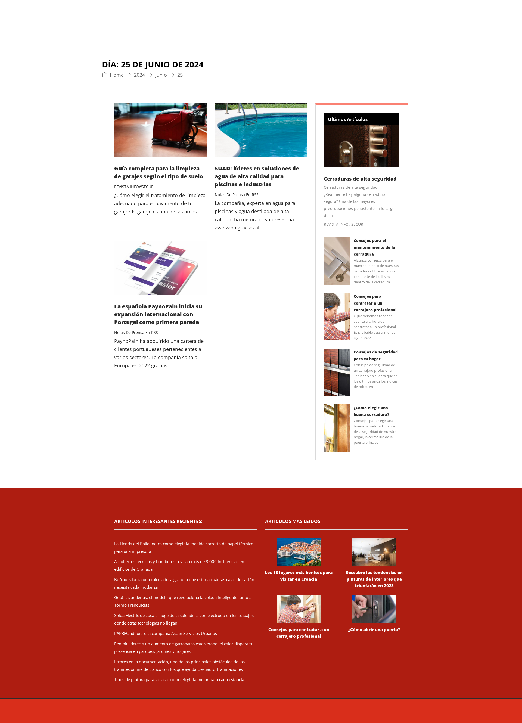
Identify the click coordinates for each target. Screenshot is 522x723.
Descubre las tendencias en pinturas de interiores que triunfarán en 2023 (374, 579)
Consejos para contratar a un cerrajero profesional (375, 303)
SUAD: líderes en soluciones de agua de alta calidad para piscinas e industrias (257, 176)
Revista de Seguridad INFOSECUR (216, 713)
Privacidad (330, 713)
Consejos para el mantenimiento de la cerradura (374, 247)
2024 (139, 75)
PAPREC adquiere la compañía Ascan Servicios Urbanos (165, 633)
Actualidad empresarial (254, 42)
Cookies (348, 713)
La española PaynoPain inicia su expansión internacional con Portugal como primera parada (158, 314)
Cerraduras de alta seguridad (360, 178)
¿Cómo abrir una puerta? (374, 629)
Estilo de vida (203, 42)
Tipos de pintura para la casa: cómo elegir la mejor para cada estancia (179, 679)
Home (116, 75)
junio (161, 75)
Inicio (113, 42)
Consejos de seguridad (153, 42)
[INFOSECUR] (156, 17)
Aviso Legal (309, 713)
